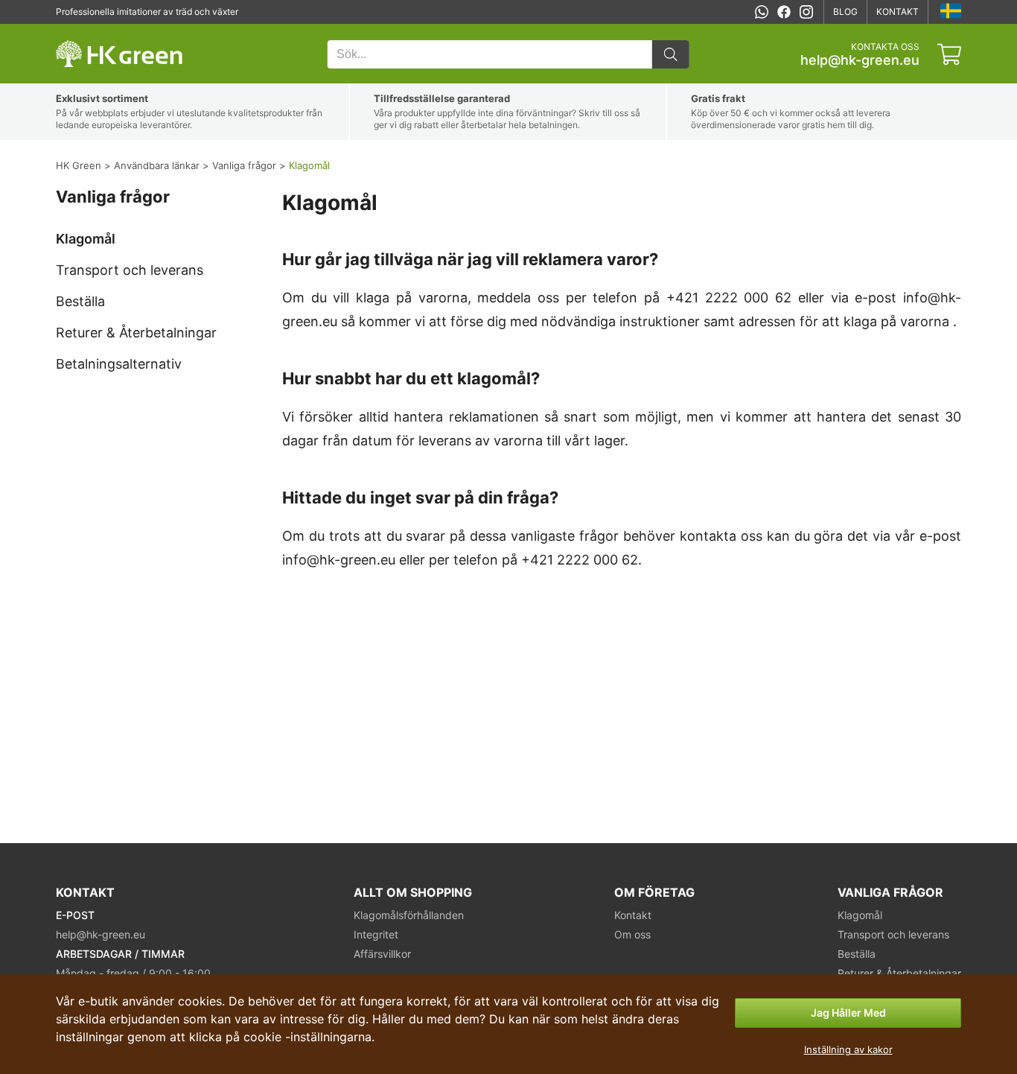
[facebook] (784, 12)
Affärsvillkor (382, 953)
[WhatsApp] (761, 12)
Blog (845, 11)
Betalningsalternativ (119, 364)
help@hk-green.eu (859, 60)
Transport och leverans (129, 270)
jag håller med (848, 1012)
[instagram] (806, 12)
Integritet (376, 934)
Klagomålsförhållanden (409, 915)
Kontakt (897, 11)
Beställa (80, 301)
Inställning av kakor (848, 1049)
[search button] (670, 54)
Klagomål (85, 239)
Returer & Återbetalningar (136, 332)
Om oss (632, 934)
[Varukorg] (949, 54)
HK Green (76, 31)
